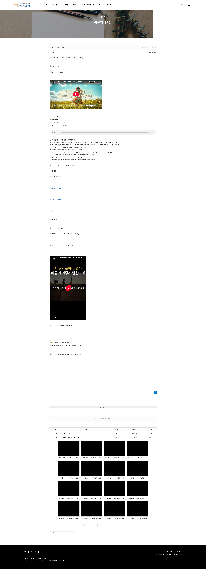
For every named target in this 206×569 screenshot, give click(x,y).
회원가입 (183, 4)
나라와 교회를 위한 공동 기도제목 (71, 437)
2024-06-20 (134, 433)
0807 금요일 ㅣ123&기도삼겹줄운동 (137, 518)
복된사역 (65, 5)
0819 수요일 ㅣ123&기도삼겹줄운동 (137, 478)
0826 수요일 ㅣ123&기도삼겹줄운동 (114, 458)
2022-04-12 (134, 437)
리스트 (51, 401)
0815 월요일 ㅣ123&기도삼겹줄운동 (91, 498)
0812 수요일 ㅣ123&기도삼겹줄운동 (68, 518)
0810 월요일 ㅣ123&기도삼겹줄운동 (114, 518)
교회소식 (100, 5)
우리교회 (45, 5)
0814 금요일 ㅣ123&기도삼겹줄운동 (114, 498)
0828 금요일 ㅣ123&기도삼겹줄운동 (68, 458)
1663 (150, 433)
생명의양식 (55, 5)
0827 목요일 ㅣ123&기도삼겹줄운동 (91, 458)
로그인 (178, 4)
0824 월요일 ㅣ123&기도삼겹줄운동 (68, 478)
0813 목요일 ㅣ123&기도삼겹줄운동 (137, 498)
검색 (77, 532)
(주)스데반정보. (178, 554)
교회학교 (74, 5)
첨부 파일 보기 (103, 407)
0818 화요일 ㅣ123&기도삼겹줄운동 (68, 498)
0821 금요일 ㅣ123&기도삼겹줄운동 (91, 478)
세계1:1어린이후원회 (87, 5)
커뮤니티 (109, 5)
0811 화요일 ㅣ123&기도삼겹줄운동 (91, 518)
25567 (150, 437)
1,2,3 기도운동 (67, 433)
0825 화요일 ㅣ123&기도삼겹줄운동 (137, 458)
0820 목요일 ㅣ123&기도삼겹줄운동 (114, 478)
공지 (56, 433)
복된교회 (117, 433)
